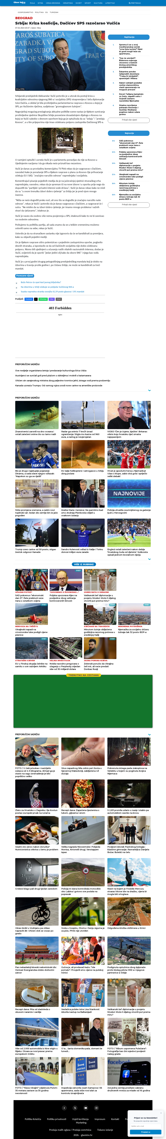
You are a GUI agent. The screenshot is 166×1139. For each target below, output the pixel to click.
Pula (32, 3)
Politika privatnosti (56, 1119)
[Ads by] (44, 155)
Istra (40, 3)
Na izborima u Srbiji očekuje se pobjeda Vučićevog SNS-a (47, 287)
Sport (88, 3)
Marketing (81, 1123)
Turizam (54, 12)
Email (59, 299)
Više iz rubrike (84, 564)
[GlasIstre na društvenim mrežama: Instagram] (99, 1108)
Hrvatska (68, 3)
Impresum (100, 1119)
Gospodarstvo (25, 12)
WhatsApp (43, 299)
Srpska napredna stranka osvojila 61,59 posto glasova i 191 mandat (52, 292)
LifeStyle (110, 3)
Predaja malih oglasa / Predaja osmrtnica (70, 1130)
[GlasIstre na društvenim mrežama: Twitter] (78, 1108)
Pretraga (136, 3)
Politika (39, 12)
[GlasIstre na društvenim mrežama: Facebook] (67, 1108)
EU (46, 12)
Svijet (79, 3)
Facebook (29, 299)
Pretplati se (145, 1132)
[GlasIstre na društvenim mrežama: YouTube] (88, 1108)
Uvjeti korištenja (80, 1119)
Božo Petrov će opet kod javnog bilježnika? (41, 282)
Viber (51, 299)
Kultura (98, 3)
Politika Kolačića (33, 1119)
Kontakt (115, 1119)
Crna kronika (53, 3)
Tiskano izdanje (105, 1130)
